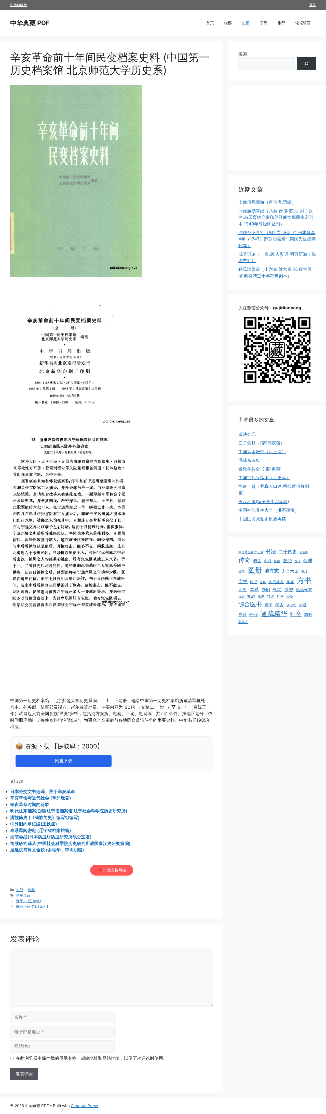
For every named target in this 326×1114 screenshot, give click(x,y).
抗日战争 (276, 582)
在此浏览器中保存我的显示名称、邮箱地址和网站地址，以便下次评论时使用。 (91, 1058)
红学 (280, 597)
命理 (307, 560)
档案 (31, 890)
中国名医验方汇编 (250, 552)
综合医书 (250, 604)
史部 (246, 22)
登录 (312, 5)
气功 (277, 589)
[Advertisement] (111, 659)
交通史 (304, 552)
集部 (281, 22)
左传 (263, 582)
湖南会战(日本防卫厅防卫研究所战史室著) (51, 836)
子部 (263, 22)
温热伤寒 (304, 589)
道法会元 (247, 434)
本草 (254, 590)
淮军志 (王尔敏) (28, 901)
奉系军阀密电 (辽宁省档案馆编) (40, 830)
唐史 (242, 571)
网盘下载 (63, 760)
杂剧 (266, 589)
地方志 (271, 571)
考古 (279, 604)
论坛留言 (303, 22)
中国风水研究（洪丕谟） (262, 451)
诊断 (302, 605)
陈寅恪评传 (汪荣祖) (32, 906)
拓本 (290, 581)
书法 (270, 551)
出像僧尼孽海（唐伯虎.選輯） (267, 202)
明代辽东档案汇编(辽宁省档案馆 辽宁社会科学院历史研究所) (68, 810)
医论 (297, 561)
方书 (304, 580)
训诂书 (291, 605)
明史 (242, 589)
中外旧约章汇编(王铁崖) (33, 823)
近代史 (253, 615)
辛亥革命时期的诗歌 (29, 804)
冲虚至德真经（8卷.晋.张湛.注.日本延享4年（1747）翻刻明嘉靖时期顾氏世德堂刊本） (277, 239)
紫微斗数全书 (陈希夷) (260, 469)
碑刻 (241, 597)
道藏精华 (274, 613)
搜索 (242, 54)
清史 (288, 589)
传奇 (244, 560)
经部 (228, 22)
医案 (277, 561)
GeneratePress (84, 1105)
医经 (287, 560)
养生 (257, 560)
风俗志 (243, 622)
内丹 (267, 561)
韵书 (308, 614)
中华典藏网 (18, 5)
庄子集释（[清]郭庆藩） (261, 443)
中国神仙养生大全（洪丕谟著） (268, 510)
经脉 (289, 597)
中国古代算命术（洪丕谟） (264, 477)
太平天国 (290, 570)
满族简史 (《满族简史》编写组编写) (45, 817)
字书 (243, 581)
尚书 (253, 582)
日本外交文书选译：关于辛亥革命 (42, 791)
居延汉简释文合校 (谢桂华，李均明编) (47, 849)
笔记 (261, 597)
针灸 (296, 614)
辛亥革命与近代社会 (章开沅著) (40, 797)
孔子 (304, 571)
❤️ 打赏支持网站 (111, 870)
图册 (255, 570)
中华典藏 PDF (30, 23)
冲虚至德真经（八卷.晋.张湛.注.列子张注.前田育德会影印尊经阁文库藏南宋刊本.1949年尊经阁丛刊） (275, 217)
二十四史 (288, 551)
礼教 (251, 596)
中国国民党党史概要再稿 (262, 518)
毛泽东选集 (249, 460)
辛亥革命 (23, 895)
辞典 (242, 614)
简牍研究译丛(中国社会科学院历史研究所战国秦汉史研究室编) (70, 843)
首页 (210, 22)
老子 (268, 604)
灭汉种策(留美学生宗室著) (263, 501)
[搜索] (306, 63)
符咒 (270, 596)
